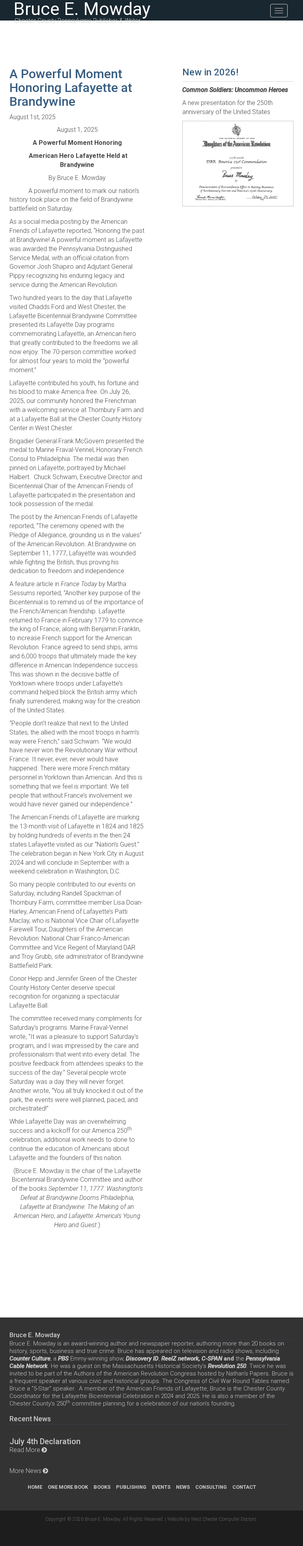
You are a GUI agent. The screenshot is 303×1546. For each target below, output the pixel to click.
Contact (244, 1487)
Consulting (211, 1487)
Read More (24, 1450)
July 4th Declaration (44, 1441)
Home (35, 1487)
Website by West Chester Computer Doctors (211, 1519)
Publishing (131, 1487)
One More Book (68, 1487)
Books (102, 1487)
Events (161, 1487)
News (183, 1487)
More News (25, 1471)
